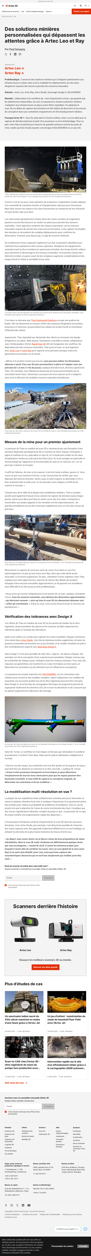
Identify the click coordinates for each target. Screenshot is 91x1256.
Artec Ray (12, 73)
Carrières (76, 1140)
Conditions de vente (29, 1214)
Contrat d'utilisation (12, 1214)
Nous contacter (79, 1143)
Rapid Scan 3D (39, 344)
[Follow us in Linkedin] (23, 1205)
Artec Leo (13, 68)
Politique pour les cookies (72, 1214)
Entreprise (77, 1131)
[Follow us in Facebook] (6, 1205)
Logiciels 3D (9, 1145)
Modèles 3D (26, 1139)
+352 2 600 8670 (11, 1176)
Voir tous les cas (14, 1082)
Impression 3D (44, 1134)
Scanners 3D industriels (10, 1140)
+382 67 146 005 (39, 1193)
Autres (48, 11)
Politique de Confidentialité (50, 1214)
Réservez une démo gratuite (46, 967)
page (21, 1250)
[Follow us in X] (17, 1205)
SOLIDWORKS (49, 674)
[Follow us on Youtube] (28, 1205)
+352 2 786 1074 (11, 1179)
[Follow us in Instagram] (11, 1205)
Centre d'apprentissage (35, 11)
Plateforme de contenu (10, 11)
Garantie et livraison (60, 1146)
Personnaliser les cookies (62, 1246)
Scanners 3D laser (10, 1135)
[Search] (75, 6)
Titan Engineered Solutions (44, 320)
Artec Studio (27, 640)
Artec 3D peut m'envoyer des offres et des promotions (24, 886)
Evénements (77, 1137)
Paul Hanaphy (17, 49)
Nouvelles (76, 1134)
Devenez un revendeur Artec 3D (79, 1149)
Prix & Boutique (10, 1151)
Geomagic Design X (46, 647)
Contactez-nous (11, 1217)
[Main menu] (3, 6)
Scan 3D (42, 1131)
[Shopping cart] (81, 6)
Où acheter (9, 1154)
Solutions (8, 1148)
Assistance (60, 1136)
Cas (22, 11)
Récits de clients (28, 1136)
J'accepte (83, 1246)
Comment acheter (60, 1140)
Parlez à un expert (81, 11)
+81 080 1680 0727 (12, 1195)
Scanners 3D (9, 65)
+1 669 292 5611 (39, 1174)
